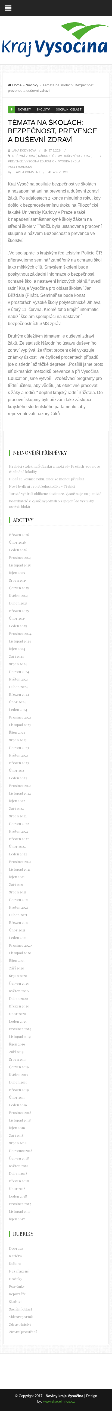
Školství (43, 109)
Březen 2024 (19, 694)
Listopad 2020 (20, 952)
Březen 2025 (19, 610)
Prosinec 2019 (20, 1028)
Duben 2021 (18, 914)
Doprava (16, 1248)
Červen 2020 (19, 983)
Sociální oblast (69, 109)
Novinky (32, 85)
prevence (15, 161)
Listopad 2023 (20, 724)
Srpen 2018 (18, 1143)
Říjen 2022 (17, 800)
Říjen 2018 (17, 1127)
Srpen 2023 (18, 740)
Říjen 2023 (17, 732)
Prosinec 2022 (20, 785)
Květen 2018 (18, 1165)
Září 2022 (16, 808)
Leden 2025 (18, 625)
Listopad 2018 (20, 1120)
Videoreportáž (21, 1316)
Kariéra (15, 1255)
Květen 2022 (18, 831)
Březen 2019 (19, 1089)
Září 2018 (16, 1135)
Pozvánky (17, 1286)
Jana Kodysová (23, 150)
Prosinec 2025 (20, 557)
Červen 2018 (19, 1158)
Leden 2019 (18, 1105)
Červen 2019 (19, 1066)
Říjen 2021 (17, 876)
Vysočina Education (40, 161)
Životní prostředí (23, 1332)
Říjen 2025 (17, 572)
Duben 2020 (18, 998)
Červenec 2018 (20, 1150)
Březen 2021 (19, 922)
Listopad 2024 (20, 641)
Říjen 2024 (17, 648)
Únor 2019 (17, 1097)
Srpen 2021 (17, 892)
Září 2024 (16, 656)
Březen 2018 (19, 1181)
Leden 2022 (18, 854)
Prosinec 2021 (20, 861)
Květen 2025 (18, 595)
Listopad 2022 (20, 793)
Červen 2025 (19, 587)
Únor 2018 (17, 1188)
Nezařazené (19, 1271)
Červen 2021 (19, 899)
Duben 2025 (18, 603)
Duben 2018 (18, 1173)
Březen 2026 (19, 534)
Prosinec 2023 (20, 717)
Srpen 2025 (18, 580)
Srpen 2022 (18, 816)
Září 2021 (16, 884)
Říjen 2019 (17, 1044)
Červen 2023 (19, 747)
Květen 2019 (18, 1074)
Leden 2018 (18, 1196)
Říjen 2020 (17, 960)
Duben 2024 (18, 686)
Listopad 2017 (19, 1211)
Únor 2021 (17, 930)
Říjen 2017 (17, 1219)
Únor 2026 (17, 542)
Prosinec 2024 (20, 633)
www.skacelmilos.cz (59, 1401)
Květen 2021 (18, 907)
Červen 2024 (19, 671)
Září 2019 (16, 1051)
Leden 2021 (18, 937)
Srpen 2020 (18, 975)
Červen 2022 (19, 823)
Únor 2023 (17, 770)
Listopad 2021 (19, 869)
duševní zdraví (24, 156)
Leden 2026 (18, 549)
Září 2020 (16, 968)
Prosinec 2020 (20, 945)
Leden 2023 (18, 778)
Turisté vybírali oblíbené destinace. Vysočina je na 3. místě (55, 493)
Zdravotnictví (20, 1324)
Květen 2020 (19, 990)
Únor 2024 (17, 702)
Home (16, 85)
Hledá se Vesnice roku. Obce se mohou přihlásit (46, 479)
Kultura (15, 1263)
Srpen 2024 (18, 664)
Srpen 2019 (18, 1059)
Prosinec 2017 (20, 1203)
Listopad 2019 (20, 1036)
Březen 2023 (19, 762)
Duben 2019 (18, 1082)
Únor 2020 (17, 1013)
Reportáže (17, 1294)
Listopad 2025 (20, 565)
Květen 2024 (19, 679)
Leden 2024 (18, 709)
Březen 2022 (19, 838)
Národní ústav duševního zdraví (64, 156)
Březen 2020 (19, 1006)
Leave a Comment (26, 172)
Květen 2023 (18, 755)
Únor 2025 (17, 618)
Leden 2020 (18, 1021)
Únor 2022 (17, 846)
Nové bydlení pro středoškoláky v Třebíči (42, 486)
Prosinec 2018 (20, 1112)
